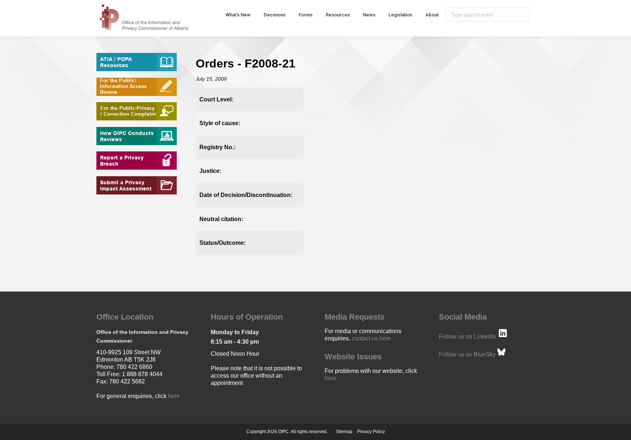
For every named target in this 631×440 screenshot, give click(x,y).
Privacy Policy (371, 431)
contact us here (371, 338)
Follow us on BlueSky (467, 354)
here (174, 396)
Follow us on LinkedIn (467, 336)
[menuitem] (238, 15)
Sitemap (344, 431)
